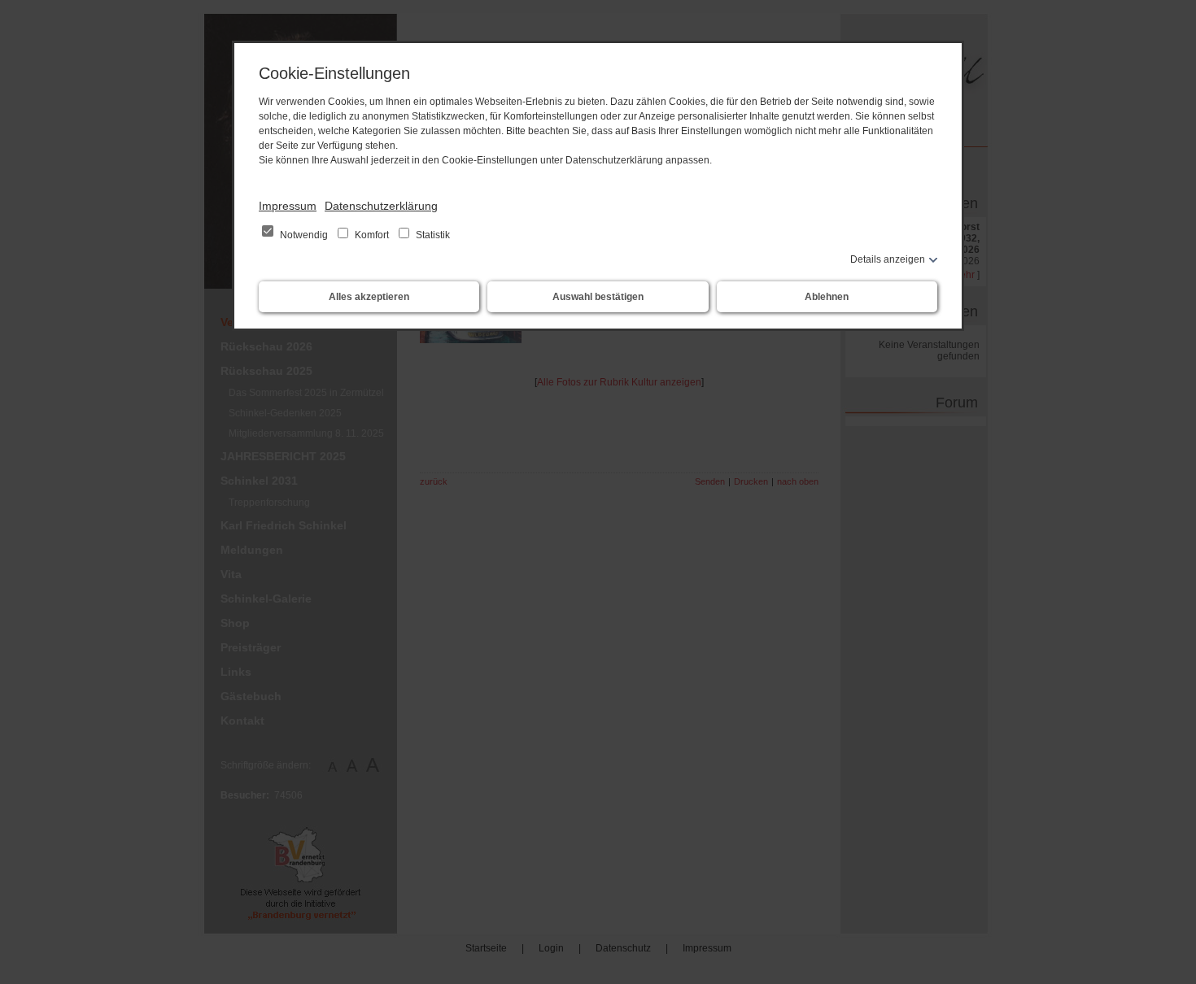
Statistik (431, 235)
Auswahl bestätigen (598, 297)
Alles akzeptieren (369, 297)
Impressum (287, 205)
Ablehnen (827, 297)
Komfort (371, 235)
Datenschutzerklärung (381, 205)
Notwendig (303, 235)
